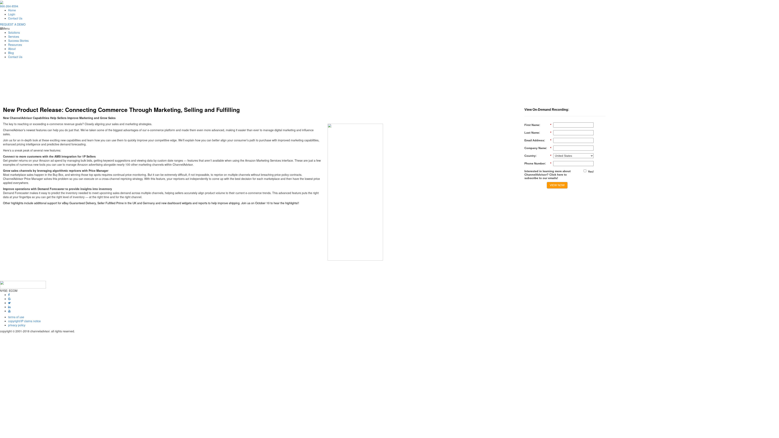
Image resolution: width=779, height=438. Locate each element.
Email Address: (537, 140)
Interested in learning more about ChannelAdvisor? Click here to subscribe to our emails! (547, 175)
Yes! (591, 171)
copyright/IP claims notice (24, 321)
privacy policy (16, 325)
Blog (11, 53)
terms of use (16, 317)
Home (12, 10)
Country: (537, 155)
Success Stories (18, 41)
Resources (15, 45)
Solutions (14, 32)
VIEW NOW (557, 185)
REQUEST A (13, 24)
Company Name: (537, 148)
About (12, 49)
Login (11, 14)
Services (13, 36)
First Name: (537, 125)
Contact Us (15, 18)
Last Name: (537, 132)
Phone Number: (537, 163)
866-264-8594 (9, 6)
